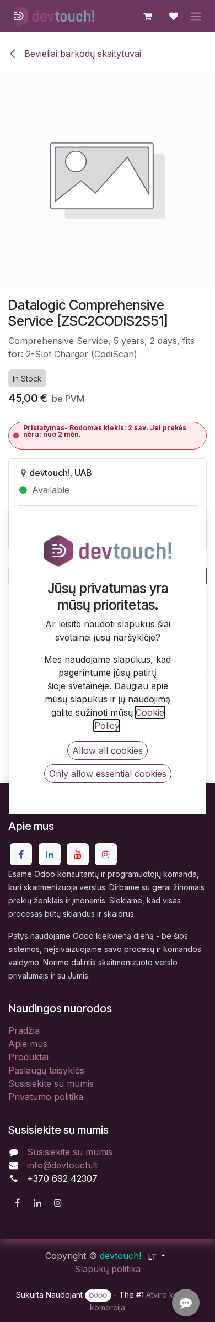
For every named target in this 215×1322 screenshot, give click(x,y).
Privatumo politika (45, 1096)
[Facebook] (21, 854)
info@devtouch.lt (62, 1165)
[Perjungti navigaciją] (196, 16)
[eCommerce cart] (147, 16)
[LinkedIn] (50, 854)
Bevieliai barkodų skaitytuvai (81, 53)
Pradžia (24, 1030)
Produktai (28, 1056)
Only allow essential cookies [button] (107, 773)
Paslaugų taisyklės (46, 1070)
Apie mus (27, 1043)
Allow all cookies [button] (107, 750)
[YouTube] (78, 854)
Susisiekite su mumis (51, 1083)
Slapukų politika (107, 1269)
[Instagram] (106, 854)
